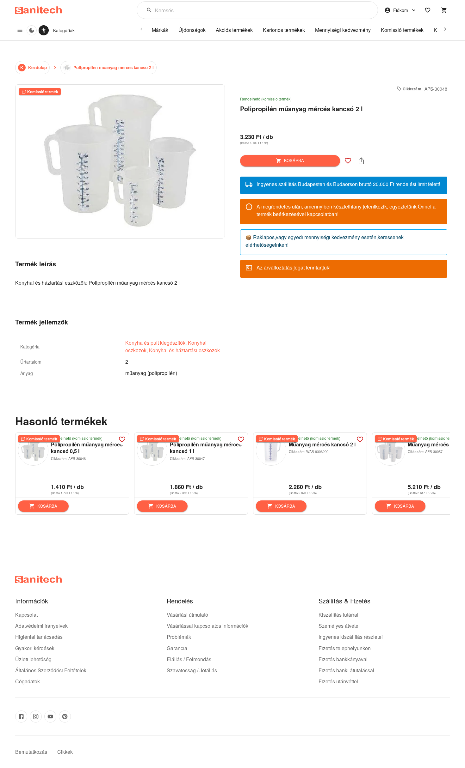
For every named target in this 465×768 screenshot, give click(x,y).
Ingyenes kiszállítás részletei (351, 636)
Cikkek (65, 751)
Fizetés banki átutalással (346, 670)
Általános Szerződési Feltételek (50, 670)
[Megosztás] (361, 160)
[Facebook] (21, 717)
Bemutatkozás (31, 751)
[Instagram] (36, 717)
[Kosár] (444, 10)
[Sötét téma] (32, 30)
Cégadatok (27, 681)
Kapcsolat (26, 614)
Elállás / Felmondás (189, 659)
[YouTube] (50, 717)
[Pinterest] (65, 717)
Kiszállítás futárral (338, 614)
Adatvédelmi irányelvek (41, 625)
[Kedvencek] (427, 10)
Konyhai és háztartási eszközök (184, 350)
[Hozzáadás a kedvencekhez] (348, 160)
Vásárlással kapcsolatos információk (207, 625)
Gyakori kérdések (34, 648)
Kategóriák (64, 30)
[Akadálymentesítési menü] (44, 30)
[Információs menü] (20, 30)
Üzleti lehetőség (33, 659)
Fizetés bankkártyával (343, 659)
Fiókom (400, 10)
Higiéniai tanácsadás (39, 636)
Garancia (177, 648)
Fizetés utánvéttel (338, 681)
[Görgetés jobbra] (445, 29)
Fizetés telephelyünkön (345, 648)
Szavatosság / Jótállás (192, 670)
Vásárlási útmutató (187, 614)
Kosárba (294, 160)
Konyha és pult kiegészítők (155, 342)
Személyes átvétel (339, 625)
